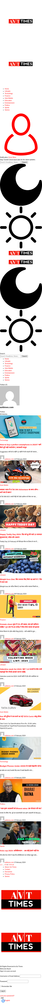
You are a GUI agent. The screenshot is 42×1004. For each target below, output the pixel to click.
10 (13, 865)
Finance (3, 620)
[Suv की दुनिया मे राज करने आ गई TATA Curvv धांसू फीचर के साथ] (20, 710)
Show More (12, 157)
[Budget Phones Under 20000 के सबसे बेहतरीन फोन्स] (20, 759)
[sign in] (21, 155)
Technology (4, 440)
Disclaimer (8, 872)
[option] (23, 1000)
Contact (7, 869)
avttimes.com (9, 459)
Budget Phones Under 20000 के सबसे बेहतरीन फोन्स (20, 766)
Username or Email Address (9, 976)
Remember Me (6, 986)
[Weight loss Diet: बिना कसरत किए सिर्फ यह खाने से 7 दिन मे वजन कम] (20, 572)
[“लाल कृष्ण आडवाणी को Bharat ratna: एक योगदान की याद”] (20, 802)
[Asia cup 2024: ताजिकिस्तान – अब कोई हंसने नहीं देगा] (20, 844)
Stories (7, 876)
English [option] (7, 1000)
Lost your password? (7, 996)
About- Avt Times (10, 867)
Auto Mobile (4, 485)
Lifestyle (3, 530)
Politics (2, 804)
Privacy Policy (10, 874)
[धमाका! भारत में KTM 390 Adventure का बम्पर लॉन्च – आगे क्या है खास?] (20, 483)
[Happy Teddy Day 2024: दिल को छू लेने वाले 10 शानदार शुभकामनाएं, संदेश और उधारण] (20, 528)
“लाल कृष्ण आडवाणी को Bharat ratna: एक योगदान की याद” (21, 808)
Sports (2, 846)
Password (3, 981)
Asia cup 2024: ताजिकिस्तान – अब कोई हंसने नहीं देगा (19, 851)
